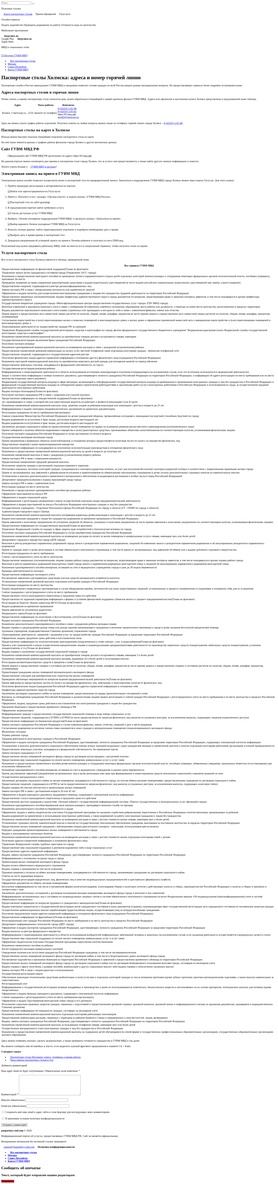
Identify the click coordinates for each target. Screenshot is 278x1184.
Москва (12, 64)
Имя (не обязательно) (13, 1100)
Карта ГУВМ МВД (18, 69)
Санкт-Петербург (17, 66)
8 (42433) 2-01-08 (67, 108)
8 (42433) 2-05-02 (67, 111)
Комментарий (9, 1094)
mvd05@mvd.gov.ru (68, 117)
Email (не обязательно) (13, 1106)
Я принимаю (35, 1118)
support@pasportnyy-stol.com (18, 1147)
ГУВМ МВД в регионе (43, 166)
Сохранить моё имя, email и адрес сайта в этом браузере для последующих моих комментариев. (57, 1112)
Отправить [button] (7, 1181)
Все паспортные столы (22, 61)
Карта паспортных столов (17, 14)
